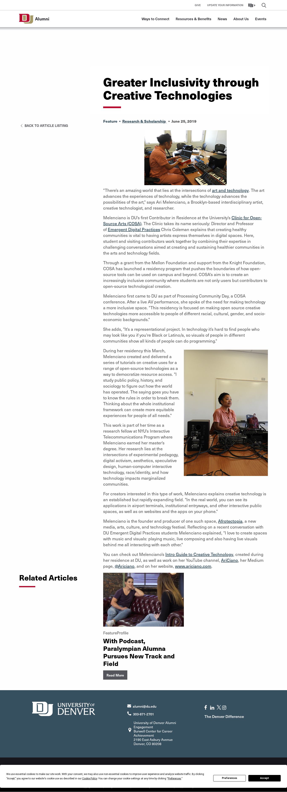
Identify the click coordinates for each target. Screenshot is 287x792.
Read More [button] (115, 675)
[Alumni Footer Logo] (63, 708)
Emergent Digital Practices (134, 229)
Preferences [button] (174, 778)
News (222, 18)
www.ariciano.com (193, 566)
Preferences (229, 778)
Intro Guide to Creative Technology (199, 554)
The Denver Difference (224, 716)
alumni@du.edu (144, 706)
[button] (252, 5)
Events (260, 18)
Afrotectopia (230, 521)
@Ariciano (124, 566)
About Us (241, 18)
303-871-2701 (143, 714)
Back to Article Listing (46, 125)
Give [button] (198, 5)
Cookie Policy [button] (89, 778)
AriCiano (229, 560)
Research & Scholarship (144, 121)
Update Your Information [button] (225, 5)
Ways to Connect (155, 18)
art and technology (230, 190)
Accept (264, 778)
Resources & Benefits (193, 18)
